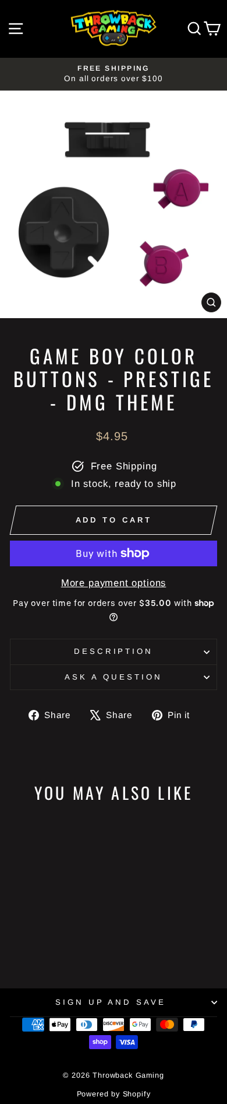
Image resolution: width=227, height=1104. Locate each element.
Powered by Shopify (114, 1094)
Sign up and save (110, 1002)
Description (114, 651)
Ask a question (113, 677)
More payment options (113, 582)
